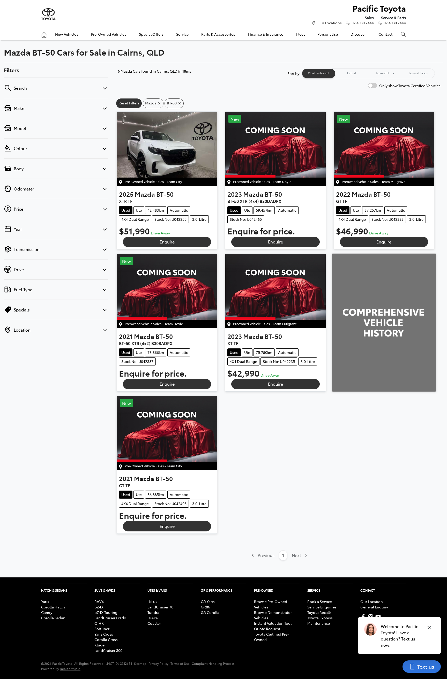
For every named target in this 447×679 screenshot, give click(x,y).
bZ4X (98, 606)
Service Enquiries (322, 606)
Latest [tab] (351, 73)
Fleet (300, 34)
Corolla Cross (106, 639)
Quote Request (267, 628)
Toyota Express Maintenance (320, 620)
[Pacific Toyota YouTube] (379, 616)
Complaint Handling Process (213, 663)
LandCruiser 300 (108, 650)
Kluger (100, 644)
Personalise (327, 34)
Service (182, 34)
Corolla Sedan (53, 617)
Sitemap (140, 663)
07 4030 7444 (363, 22)
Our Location (371, 601)
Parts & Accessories (218, 34)
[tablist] (368, 73)
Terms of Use (180, 663)
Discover (358, 34)
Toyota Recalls (319, 612)
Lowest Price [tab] (418, 73)
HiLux (152, 601)
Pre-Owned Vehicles (108, 34)
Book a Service (319, 601)
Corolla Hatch (53, 606)
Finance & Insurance (266, 34)
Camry (46, 612)
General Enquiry (374, 606)
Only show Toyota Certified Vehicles (410, 85)
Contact (385, 34)
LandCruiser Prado (110, 617)
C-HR (99, 623)
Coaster (154, 623)
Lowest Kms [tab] (385, 73)
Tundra (153, 612)
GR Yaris (208, 601)
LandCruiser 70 (160, 606)
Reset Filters (128, 102)
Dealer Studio (70, 668)
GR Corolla (210, 612)
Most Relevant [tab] (319, 73)
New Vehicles (66, 34)
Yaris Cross (103, 634)
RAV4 (99, 601)
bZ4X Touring (105, 612)
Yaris (45, 601)
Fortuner (101, 628)
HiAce (152, 617)
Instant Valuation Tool (273, 623)
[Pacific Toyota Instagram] (371, 616)
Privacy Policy (158, 663)
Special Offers (151, 34)
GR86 (205, 606)
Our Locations (329, 22)
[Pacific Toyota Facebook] (364, 616)
